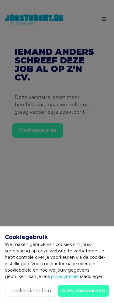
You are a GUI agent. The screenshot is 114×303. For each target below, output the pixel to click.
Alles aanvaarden (83, 291)
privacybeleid (65, 276)
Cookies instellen (30, 291)
